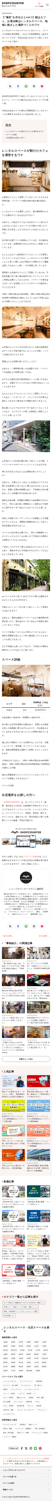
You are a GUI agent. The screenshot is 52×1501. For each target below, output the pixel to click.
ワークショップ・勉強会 (40, 1432)
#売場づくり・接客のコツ (12, 1307)
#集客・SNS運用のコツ (11, 1311)
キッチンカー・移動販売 (23, 1428)
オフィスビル (18, 1401)
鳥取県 (5, 1362)
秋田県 (36, 1342)
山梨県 (5, 1354)
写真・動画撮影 (40, 1428)
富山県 (30, 1350)
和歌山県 (45, 1358)
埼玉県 (36, 1346)
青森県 (13, 1342)
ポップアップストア (9, 1424)
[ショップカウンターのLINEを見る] (35, 1448)
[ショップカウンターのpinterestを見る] (40, 1448)
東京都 (5, 1350)
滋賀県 (5, 1358)
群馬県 (28, 1346)
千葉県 (44, 1346)
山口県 (36, 1362)
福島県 (5, 1346)
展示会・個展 (7, 1428)
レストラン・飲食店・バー (27, 1393)
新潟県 (22, 1350)
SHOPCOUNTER (11, 802)
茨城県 (13, 1346)
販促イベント (33, 1424)
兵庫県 (28, 1358)
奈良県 (36, 1358)
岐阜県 (21, 1354)
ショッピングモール (9, 1381)
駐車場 (39, 1406)
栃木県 (21, 1346)
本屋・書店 (40, 1397)
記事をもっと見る (26, 1059)
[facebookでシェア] (18, 86)
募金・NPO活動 (8, 1432)
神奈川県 (14, 1350)
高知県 (21, 1366)
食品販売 (23, 1424)
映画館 (31, 1397)
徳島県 (44, 1362)
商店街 (5, 1389)
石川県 (38, 1350)
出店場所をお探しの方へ (15, 137)
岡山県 (21, 1362)
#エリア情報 (8, 1302)
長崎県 (44, 1366)
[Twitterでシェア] (10, 86)
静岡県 (28, 1354)
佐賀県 (36, 1366)
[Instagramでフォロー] (34, 86)
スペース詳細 (11, 134)
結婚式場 (29, 1401)
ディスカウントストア (32, 1389)
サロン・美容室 (8, 1406)
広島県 (28, 1362)
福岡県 (28, 1366)
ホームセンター (26, 1385)
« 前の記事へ (7, 935)
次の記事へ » (44, 935)
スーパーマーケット (26, 1381)
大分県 (13, 1370)
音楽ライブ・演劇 (23, 1432)
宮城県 (28, 1342)
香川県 (5, 1366)
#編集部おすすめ (20, 1302)
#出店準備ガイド (9, 1315)
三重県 (44, 1354)
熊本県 (5, 1370)
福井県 (45, 1350)
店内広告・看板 (8, 1410)
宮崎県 (21, 1370)
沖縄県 (38, 1370)
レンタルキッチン (9, 1414)
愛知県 (36, 1354)
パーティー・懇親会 (9, 1437)
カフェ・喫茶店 (8, 1397)
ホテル (37, 1401)
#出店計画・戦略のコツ (36, 1302)
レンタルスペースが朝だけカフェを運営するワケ (25, 131)
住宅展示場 (20, 1406)
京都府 (13, 1358)
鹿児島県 (29, 1370)
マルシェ (30, 1406)
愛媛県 (13, 1366)
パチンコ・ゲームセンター (25, 1410)
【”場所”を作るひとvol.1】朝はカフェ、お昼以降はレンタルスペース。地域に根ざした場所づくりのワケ (25, 20)
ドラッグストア (16, 1389)
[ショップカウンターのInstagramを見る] (31, 1448)
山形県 (44, 1342)
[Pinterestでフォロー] (42, 86)
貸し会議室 (7, 1401)
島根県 (13, 1362)
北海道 (5, 1342)
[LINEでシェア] (26, 86)
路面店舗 (39, 1381)
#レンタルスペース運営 (29, 1311)
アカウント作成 (30, 856)
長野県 (13, 1354)
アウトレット (42, 1410)
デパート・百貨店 (9, 1393)
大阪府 (21, 1358)
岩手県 (21, 1342)
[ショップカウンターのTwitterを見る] (26, 1448)
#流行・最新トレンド (30, 1307)
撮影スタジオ (21, 1397)
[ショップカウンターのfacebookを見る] (22, 1448)
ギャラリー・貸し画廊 (10, 1385)
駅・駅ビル (38, 1385)
